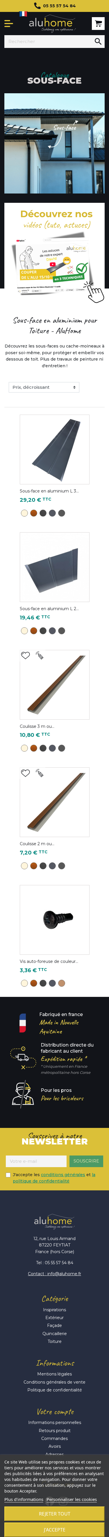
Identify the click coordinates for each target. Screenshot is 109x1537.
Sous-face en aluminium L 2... (49, 608)
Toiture (55, 1341)
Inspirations (54, 1309)
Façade (54, 1325)
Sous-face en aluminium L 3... (49, 491)
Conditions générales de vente (54, 1382)
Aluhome (52, 23)
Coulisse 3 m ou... (37, 726)
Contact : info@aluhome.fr (54, 1273)
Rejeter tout (54, 1514)
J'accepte (54, 1530)
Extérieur (54, 1317)
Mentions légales (54, 1374)
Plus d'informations (23, 1499)
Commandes (54, 1438)
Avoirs (55, 1446)
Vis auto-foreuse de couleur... (49, 961)
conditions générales (63, 1174)
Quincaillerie (54, 1333)
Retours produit (55, 1430)
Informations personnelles (54, 1422)
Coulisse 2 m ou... (37, 843)
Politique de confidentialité (54, 1390)
